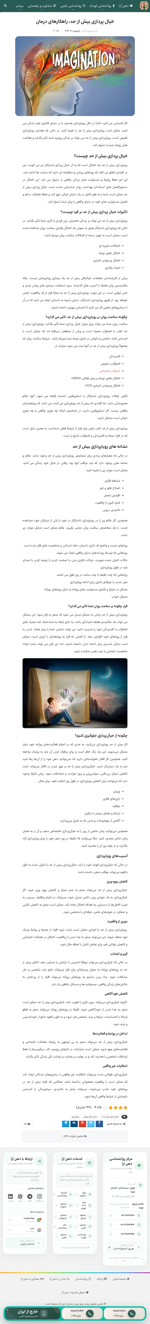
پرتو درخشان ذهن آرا (69, 1304)
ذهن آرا (124, 6)
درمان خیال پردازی (90, 1116)
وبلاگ (100, 1279)
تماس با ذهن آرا (57, 1279)
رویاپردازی (75, 1116)
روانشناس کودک (100, 6)
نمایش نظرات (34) (73, 1136)
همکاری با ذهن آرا (30, 1279)
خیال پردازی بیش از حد (110, 1116)
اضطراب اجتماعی (110, 371)
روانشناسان (81, 1279)
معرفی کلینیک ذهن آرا (73, 1293)
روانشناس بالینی (71, 6)
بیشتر (19, 6)
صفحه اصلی (119, 1279)
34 (54, 31)
